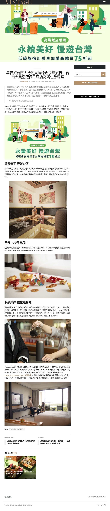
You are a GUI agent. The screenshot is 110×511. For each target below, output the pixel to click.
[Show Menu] (104, 2)
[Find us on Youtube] (101, 505)
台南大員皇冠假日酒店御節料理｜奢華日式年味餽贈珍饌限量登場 (20, 473)
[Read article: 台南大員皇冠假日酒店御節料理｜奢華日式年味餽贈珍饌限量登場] (20, 467)
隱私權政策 (8, 497)
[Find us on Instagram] (98, 505)
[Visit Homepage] (18, 2)
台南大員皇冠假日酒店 (17, 429)
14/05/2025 (35, 81)
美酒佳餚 (8, 458)
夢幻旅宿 (45, 81)
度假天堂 (51, 81)
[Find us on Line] (104, 505)
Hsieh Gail (24, 81)
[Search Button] (103, 74)
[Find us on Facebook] (95, 505)
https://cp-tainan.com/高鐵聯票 (18, 375)
